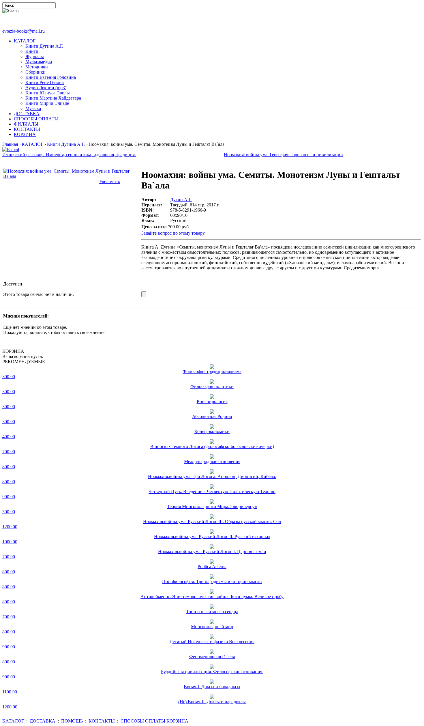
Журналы (34, 56)
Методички (36, 66)
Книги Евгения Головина (50, 77)
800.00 (8, 466)
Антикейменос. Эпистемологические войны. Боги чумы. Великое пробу (212, 596)
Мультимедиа (38, 61)
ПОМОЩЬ (72, 720)
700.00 (8, 451)
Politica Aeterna (212, 566)
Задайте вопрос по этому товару (173, 233)
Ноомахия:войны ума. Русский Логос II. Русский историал (212, 536)
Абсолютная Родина (212, 416)
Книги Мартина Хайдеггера (53, 98)
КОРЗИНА (25, 134)
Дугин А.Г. (181, 199)
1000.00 (9, 541)
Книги (31, 51)
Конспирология (212, 401)
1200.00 (9, 526)
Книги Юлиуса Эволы (47, 92)
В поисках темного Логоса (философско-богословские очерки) (212, 446)
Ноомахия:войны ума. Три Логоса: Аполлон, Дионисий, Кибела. (212, 476)
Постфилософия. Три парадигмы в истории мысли (212, 581)
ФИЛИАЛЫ (26, 124)
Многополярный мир (212, 626)
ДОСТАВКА (27, 113)
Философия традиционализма (212, 371)
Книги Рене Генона (44, 82)
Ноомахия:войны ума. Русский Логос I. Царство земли (212, 551)
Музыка (33, 108)
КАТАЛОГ (24, 40)
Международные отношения (212, 461)
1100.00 (9, 691)
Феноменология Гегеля (212, 656)
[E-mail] (10, 147)
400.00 (8, 436)
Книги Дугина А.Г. (44, 46)
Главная (10, 144)
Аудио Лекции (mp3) (45, 87)
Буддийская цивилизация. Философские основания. (212, 671)
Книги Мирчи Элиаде (47, 103)
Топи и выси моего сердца (212, 611)
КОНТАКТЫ (27, 129)
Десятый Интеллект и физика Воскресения (212, 641)
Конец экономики (212, 431)
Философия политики (212, 386)
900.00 (8, 496)
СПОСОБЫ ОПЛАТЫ (36, 118)
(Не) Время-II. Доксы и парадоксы (212, 701)
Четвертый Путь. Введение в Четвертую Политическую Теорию (212, 491)
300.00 (8, 376)
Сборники (35, 72)
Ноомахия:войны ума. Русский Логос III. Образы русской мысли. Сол (212, 521)
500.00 (8, 511)
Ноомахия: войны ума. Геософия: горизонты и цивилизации (283, 154)
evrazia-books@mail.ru (23, 31)
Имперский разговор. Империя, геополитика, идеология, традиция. (69, 154)
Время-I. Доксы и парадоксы (212, 686)
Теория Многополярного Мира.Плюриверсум (212, 506)
